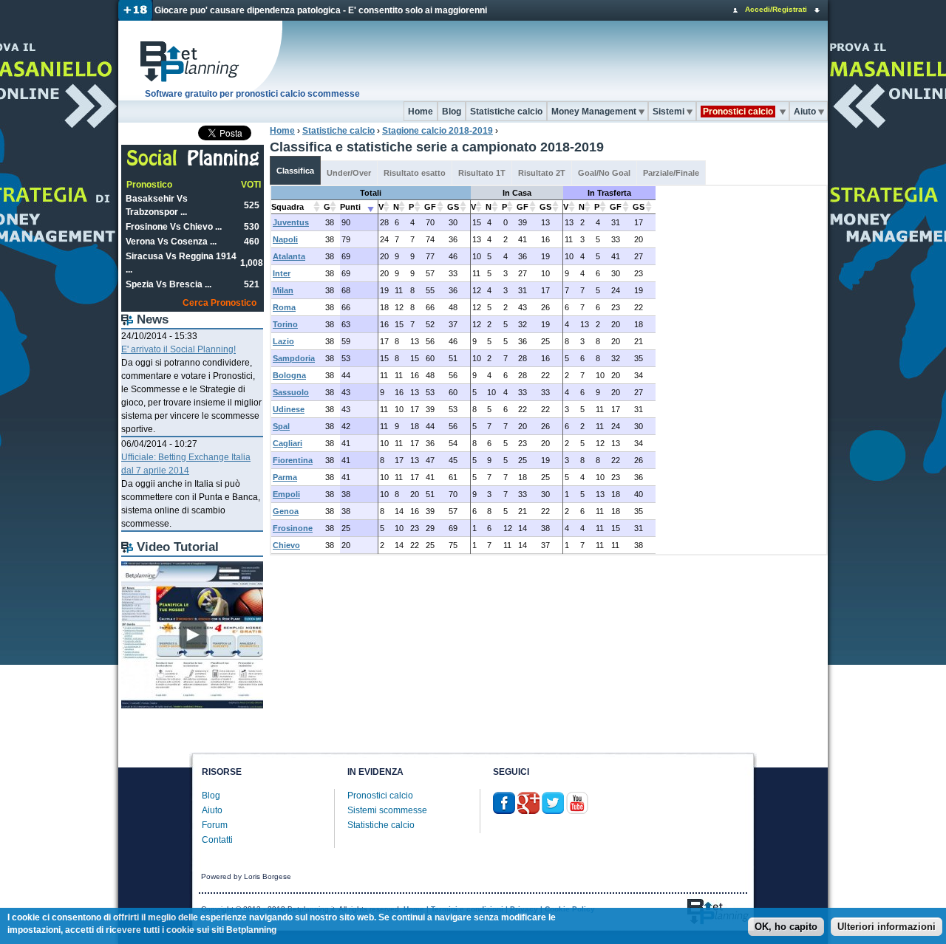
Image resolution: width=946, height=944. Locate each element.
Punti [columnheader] (350, 206)
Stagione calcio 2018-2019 (437, 131)
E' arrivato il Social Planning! (178, 349)
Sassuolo (291, 392)
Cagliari (287, 443)
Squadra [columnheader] (287, 206)
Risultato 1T (482, 172)
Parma (285, 477)
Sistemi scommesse (387, 810)
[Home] (201, 60)
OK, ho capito (786, 927)
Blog (451, 111)
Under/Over (349, 172)
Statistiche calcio (506, 111)
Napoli (285, 239)
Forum (215, 825)
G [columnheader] (327, 206)
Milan (283, 290)
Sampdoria (294, 358)
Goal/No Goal (604, 172)
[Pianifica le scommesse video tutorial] (192, 705)
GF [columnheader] (430, 206)
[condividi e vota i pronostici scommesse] (193, 164)
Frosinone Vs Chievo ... (174, 227)
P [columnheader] (411, 206)
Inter (281, 273)
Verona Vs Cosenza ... (171, 241)
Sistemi (668, 111)
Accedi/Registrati (776, 9)
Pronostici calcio (380, 795)
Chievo (286, 545)
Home (420, 111)
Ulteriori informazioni (886, 927)
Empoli (286, 494)
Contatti (217, 840)
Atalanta (289, 256)
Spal (281, 426)
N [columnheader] (396, 206)
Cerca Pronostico (219, 303)
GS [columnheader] (453, 206)
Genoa (286, 511)
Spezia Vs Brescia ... (168, 284)
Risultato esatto (415, 172)
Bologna (289, 375)
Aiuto (805, 111)
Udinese (288, 409)
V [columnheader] (381, 206)
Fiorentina (293, 460)
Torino (285, 324)
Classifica (295, 170)
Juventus (291, 222)
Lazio (283, 341)
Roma (284, 307)
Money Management (593, 111)
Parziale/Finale (671, 172)
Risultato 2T (541, 172)
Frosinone (293, 528)
